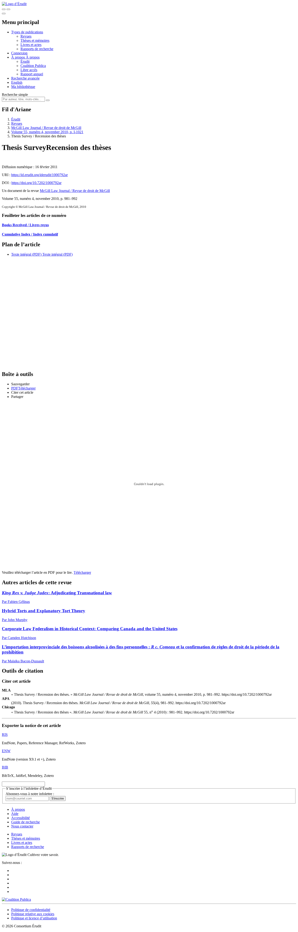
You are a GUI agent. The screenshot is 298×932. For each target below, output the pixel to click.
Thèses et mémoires (34, 40)
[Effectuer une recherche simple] (4, 9)
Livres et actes (30, 45)
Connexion (19, 53)
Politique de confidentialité (30, 910)
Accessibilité (20, 818)
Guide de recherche (25, 822)
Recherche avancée (25, 78)
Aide (14, 814)
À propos (33, 57)
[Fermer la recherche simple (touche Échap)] (8, 9)
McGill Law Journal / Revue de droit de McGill (46, 128)
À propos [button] (18, 57)
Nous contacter (22, 826)
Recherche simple (15, 95)
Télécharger (82, 572)
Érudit (25, 61)
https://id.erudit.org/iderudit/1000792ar (39, 175)
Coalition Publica (33, 66)
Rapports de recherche (36, 49)
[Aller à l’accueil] (14, 4)
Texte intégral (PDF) (26, 254)
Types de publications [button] (27, 32)
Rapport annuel (31, 74)
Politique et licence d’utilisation (34, 918)
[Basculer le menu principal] (4, 13)
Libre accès (28, 70)
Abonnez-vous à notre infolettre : (30, 794)
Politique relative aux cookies (32, 914)
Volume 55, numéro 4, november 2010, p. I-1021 (47, 132)
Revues (25, 36)
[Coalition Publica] (16, 899)
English (16, 82)
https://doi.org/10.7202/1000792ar (36, 183)
